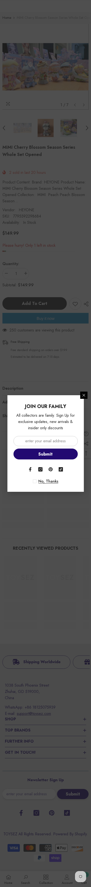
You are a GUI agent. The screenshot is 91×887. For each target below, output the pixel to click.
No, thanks (48, 481)
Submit (45, 454)
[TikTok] (61, 469)
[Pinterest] (51, 469)
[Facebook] (30, 469)
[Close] (83, 395)
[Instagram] (40, 469)
